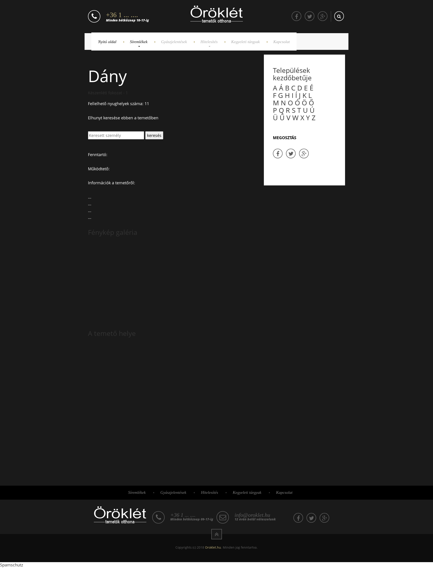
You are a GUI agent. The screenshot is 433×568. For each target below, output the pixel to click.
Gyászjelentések (174, 41)
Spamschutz (11, 565)
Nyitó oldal (107, 41)
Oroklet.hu (213, 547)
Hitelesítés (209, 41)
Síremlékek (138, 41)
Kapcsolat (281, 41)
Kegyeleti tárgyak (245, 41)
